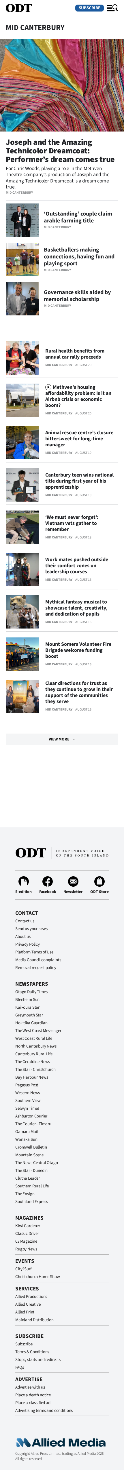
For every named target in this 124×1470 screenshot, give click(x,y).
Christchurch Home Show (37, 1277)
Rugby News (26, 1249)
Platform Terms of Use (34, 952)
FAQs (19, 1367)
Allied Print (24, 1312)
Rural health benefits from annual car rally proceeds (74, 354)
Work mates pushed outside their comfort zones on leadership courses (76, 565)
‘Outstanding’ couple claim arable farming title (78, 217)
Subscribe (89, 8)
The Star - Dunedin (31, 1171)
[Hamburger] (112, 8)
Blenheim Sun (27, 1000)
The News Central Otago (36, 1163)
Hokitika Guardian (31, 1023)
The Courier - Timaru (33, 1124)
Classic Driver (27, 1234)
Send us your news (31, 929)
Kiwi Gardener (27, 1226)
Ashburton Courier (31, 1116)
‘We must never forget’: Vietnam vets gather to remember (71, 523)
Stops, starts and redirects (38, 1360)
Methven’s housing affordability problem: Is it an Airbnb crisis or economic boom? (78, 396)
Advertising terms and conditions (44, 1411)
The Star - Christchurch (35, 1070)
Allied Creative (28, 1304)
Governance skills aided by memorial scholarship (77, 295)
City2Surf (23, 1269)
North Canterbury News (36, 1046)
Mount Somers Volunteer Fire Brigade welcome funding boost (78, 650)
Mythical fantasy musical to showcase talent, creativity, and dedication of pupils (76, 608)
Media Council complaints (38, 960)
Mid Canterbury (19, 192)
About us (23, 937)
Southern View (28, 1101)
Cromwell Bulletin (31, 1147)
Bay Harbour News (31, 1077)
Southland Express (31, 1202)
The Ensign (25, 1194)
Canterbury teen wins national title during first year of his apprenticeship (79, 481)
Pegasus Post (26, 1085)
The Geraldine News (32, 1062)
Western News (27, 1093)
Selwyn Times (27, 1108)
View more (59, 739)
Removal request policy (35, 968)
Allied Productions (31, 1297)
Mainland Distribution (34, 1320)
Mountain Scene (29, 1155)
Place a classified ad (32, 1403)
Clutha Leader (27, 1178)
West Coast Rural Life (33, 1038)
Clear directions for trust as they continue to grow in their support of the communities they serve (79, 692)
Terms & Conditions (32, 1352)
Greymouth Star (29, 1015)
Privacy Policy (27, 944)
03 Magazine (26, 1241)
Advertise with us (30, 1387)
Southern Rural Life (32, 1186)
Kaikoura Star (27, 1007)
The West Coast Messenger (38, 1031)
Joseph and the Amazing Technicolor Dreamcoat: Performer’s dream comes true (60, 150)
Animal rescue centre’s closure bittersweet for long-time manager (79, 438)
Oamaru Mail (26, 1132)
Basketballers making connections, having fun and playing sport (79, 257)
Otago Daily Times (31, 992)
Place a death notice (33, 1395)
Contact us (24, 921)
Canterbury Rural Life (33, 1054)
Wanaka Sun (26, 1139)
